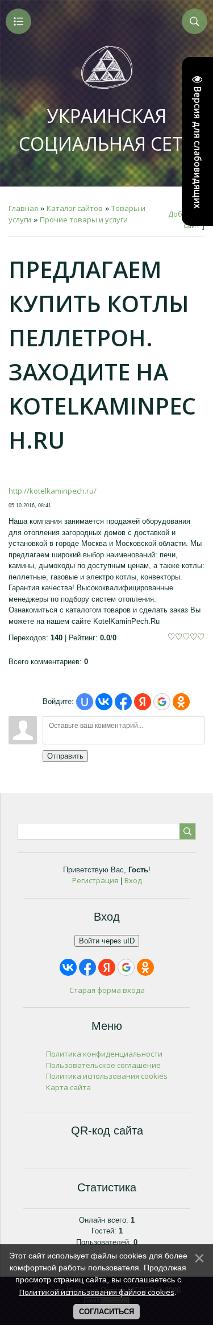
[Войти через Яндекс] (142, 701)
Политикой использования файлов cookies (96, 1292)
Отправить (65, 756)
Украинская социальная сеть (106, 129)
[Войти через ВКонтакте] (103, 701)
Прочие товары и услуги (84, 219)
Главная (23, 208)
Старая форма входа (107, 990)
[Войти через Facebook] (123, 701)
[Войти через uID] (84, 701)
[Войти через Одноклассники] (181, 701)
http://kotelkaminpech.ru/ (53, 491)
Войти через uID (107, 941)
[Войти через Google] (161, 701)
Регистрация (95, 880)
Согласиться (106, 1311)
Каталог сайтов (75, 208)
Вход (133, 880)
